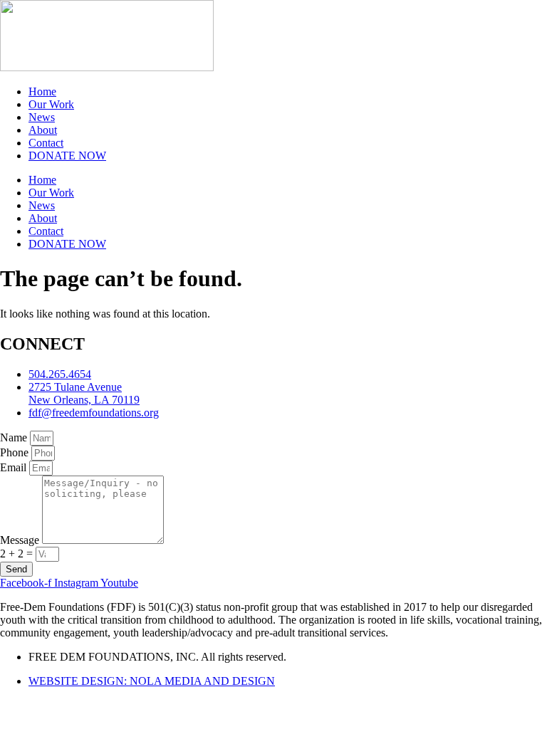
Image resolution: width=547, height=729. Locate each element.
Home (42, 91)
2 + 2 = (18, 553)
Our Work (51, 104)
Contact (45, 143)
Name (15, 437)
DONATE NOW (67, 156)
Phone (15, 452)
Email (14, 467)
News (41, 117)
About (42, 130)
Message (21, 540)
